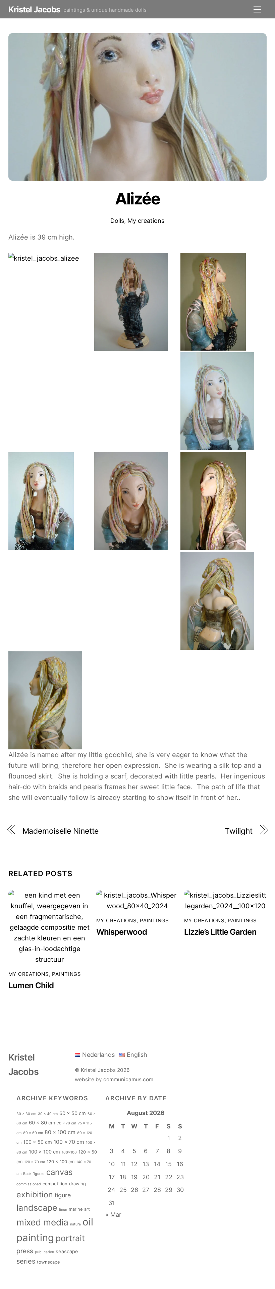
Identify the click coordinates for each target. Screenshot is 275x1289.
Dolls (117, 220)
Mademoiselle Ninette (60, 831)
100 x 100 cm (44, 1152)
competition (55, 1183)
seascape (67, 1252)
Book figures (34, 1174)
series (25, 1261)
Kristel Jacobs (98, 1070)
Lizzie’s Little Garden (220, 932)
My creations (145, 220)
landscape (36, 1208)
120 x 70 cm (34, 1162)
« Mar (113, 1214)
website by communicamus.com (114, 1079)
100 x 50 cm (37, 1142)
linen (63, 1209)
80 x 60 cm (33, 1133)
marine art (79, 1209)
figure (63, 1195)
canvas (59, 1172)
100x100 (69, 1152)
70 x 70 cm (66, 1123)
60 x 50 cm (72, 1113)
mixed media (42, 1222)
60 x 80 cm (42, 1123)
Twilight (239, 831)
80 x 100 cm (60, 1132)
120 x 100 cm (60, 1161)
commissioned (28, 1184)
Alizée (137, 198)
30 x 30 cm (26, 1114)
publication (44, 1252)
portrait (70, 1238)
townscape (48, 1262)
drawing (77, 1183)
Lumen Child (31, 985)
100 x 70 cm (69, 1142)
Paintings (66, 974)
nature (75, 1224)
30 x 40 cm (48, 1114)
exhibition (34, 1194)
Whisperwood (121, 932)
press (24, 1251)
